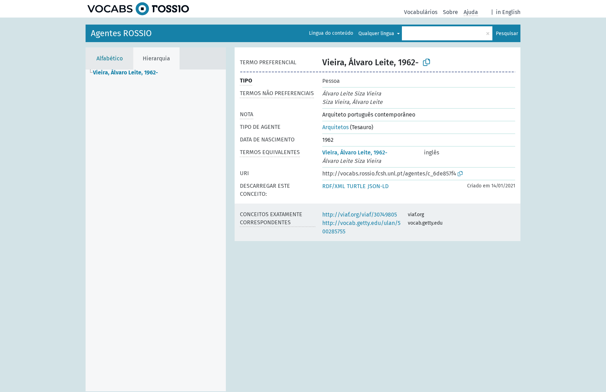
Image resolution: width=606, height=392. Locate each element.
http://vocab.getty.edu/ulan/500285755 (361, 227)
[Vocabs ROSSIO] (138, 9)
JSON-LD (378, 186)
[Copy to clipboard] (426, 62)
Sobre (450, 12)
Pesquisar (507, 33)
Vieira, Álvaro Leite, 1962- (354, 152)
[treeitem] (128, 72)
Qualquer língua (377, 33)
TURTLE (356, 186)
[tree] (156, 230)
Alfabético (109, 58)
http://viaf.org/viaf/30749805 (359, 214)
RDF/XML (333, 186)
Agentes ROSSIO (121, 33)
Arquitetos (335, 127)
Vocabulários (420, 12)
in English (508, 12)
